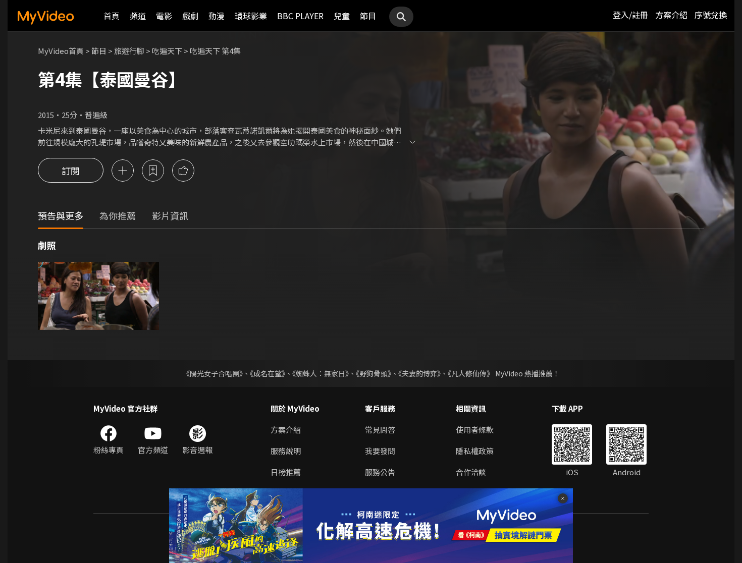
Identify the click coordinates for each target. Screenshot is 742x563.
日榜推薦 (286, 472)
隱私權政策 (475, 450)
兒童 (342, 16)
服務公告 (380, 472)
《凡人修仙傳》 (471, 373)
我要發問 (380, 450)
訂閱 (71, 170)
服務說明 (286, 450)
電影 (164, 16)
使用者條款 (475, 429)
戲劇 (190, 16)
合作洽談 (471, 472)
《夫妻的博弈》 (419, 373)
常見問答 (380, 429)
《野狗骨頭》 (373, 373)
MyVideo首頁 (61, 50)
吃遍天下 (167, 50)
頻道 (138, 16)
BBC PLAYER (300, 16)
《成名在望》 (267, 373)
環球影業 (251, 16)
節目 (368, 16)
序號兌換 (711, 15)
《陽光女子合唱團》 (213, 373)
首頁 (111, 16)
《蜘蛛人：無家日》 (320, 373)
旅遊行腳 (129, 50)
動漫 (216, 16)
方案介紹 (671, 15)
